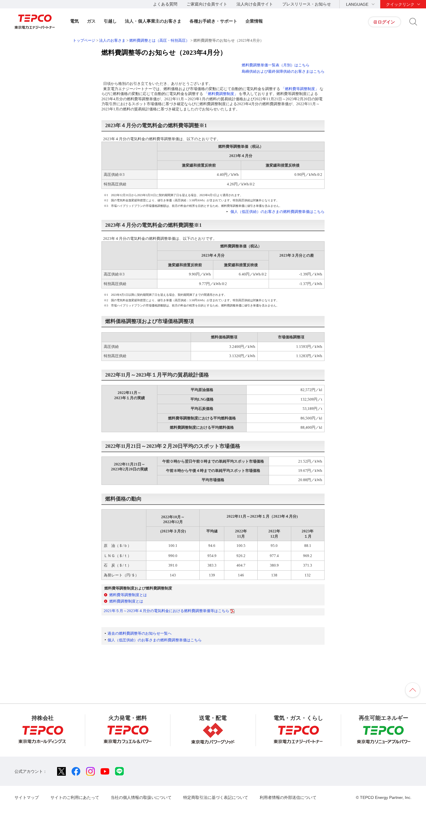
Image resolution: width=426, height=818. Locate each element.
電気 (74, 21)
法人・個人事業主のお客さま (153, 21)
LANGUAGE (357, 4)
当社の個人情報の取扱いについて (141, 797)
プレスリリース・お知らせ (306, 4)
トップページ (84, 40)
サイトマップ (26, 797)
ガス (91, 21)
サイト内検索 (413, 21)
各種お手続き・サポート (213, 21)
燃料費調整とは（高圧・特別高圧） (159, 40)
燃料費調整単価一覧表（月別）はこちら (276, 65)
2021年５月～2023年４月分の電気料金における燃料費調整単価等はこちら (167, 611)
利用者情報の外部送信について (288, 797)
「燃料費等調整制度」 (300, 89)
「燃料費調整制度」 (221, 94)
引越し (110, 21)
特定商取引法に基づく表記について (215, 797)
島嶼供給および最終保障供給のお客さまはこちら (283, 71)
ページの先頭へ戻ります (412, 690)
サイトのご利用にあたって (74, 797)
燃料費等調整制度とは (128, 595)
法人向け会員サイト (254, 4)
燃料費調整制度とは (126, 601)
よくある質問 (165, 4)
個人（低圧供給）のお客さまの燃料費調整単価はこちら (277, 211)
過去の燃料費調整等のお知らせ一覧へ (140, 633)
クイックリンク (400, 4)
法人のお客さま (112, 40)
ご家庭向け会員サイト (207, 4)
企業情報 (254, 21)
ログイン (386, 21)
